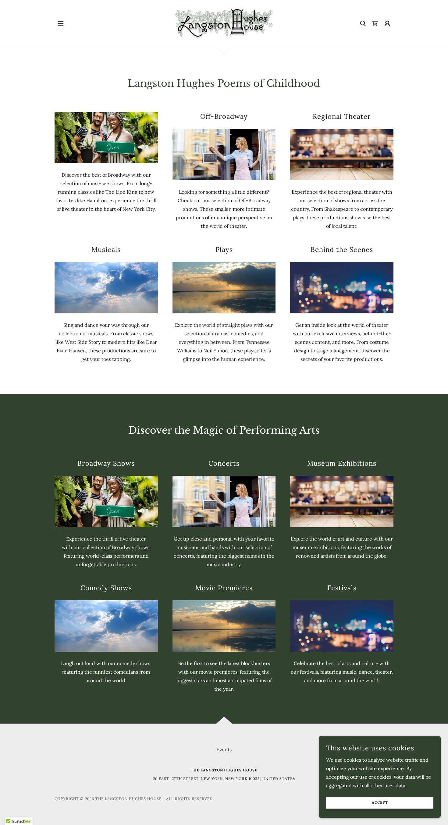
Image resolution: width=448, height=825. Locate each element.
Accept (380, 802)
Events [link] (224, 749)
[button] (61, 23)
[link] (223, 23)
